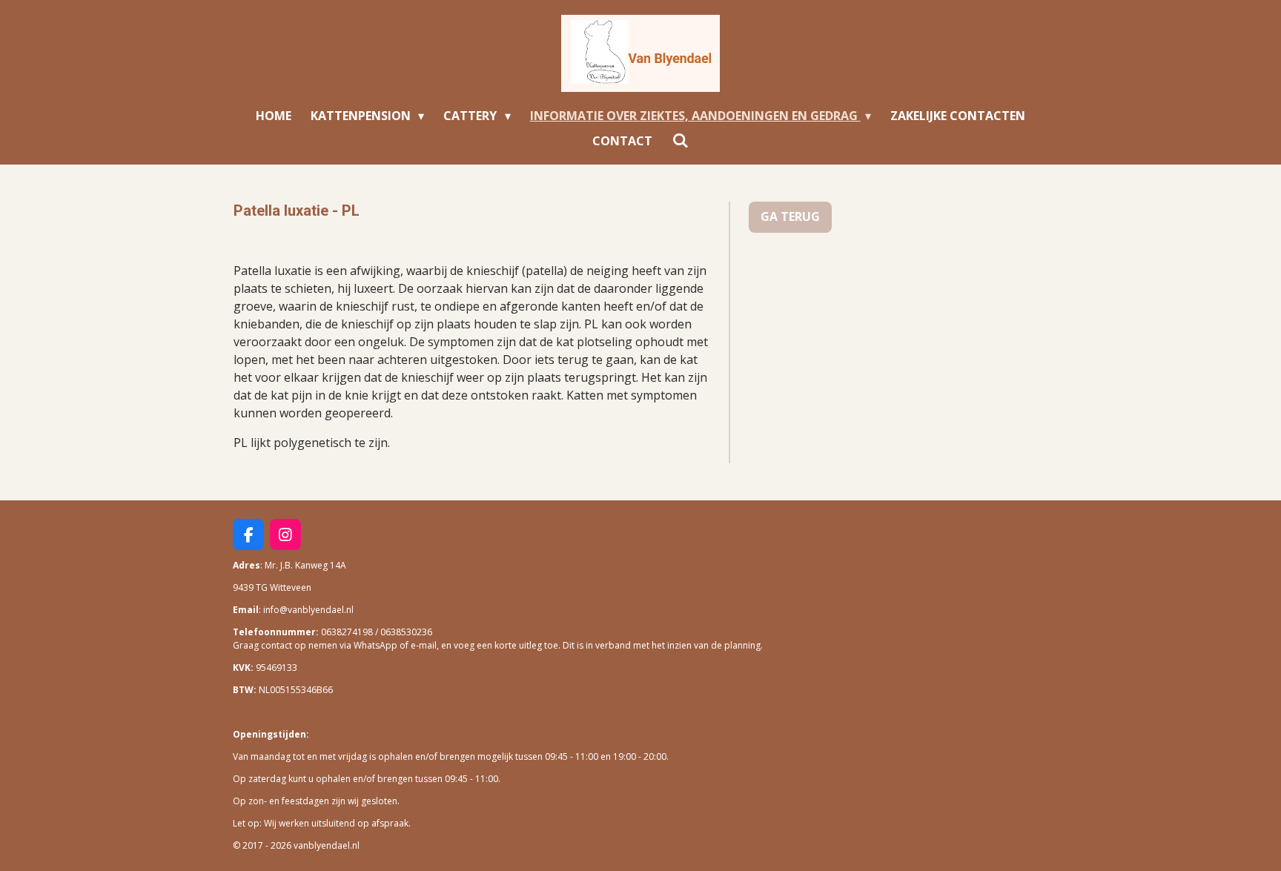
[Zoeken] (680, 140)
